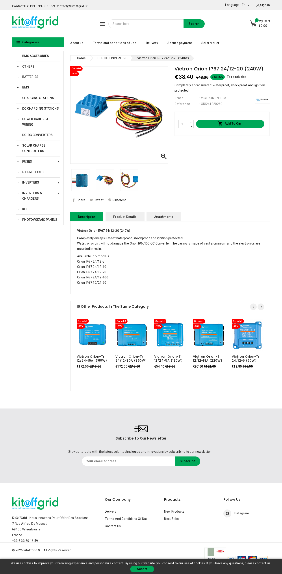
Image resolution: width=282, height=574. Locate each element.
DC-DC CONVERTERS (37, 135)
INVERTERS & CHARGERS (41, 195)
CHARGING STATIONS (38, 98)
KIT (24, 209)
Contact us (113, 526)
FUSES (41, 162)
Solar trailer (210, 43)
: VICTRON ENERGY (213, 98)
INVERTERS (41, 182)
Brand (179, 98)
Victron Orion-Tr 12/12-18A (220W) (207, 358)
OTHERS (28, 66)
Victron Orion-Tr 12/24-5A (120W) (168, 358)
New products (174, 511)
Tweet (99, 200)
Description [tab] (87, 217)
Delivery (152, 43)
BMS (25, 87)
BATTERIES (30, 77)
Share (81, 200)
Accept (142, 569)
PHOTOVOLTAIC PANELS (40, 219)
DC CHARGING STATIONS (40, 108)
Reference (182, 104)
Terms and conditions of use (114, 43)
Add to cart (230, 123)
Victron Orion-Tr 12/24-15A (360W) (92, 358)
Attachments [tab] (163, 217)
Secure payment (179, 43)
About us (76, 43)
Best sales (172, 519)
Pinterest (119, 200)
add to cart (88, 336)
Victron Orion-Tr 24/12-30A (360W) (131, 358)
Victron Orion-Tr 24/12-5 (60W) (246, 358)
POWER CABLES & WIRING (35, 121)
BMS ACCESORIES (35, 56)
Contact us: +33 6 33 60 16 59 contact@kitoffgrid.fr (49, 6)
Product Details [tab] (125, 217)
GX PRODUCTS (33, 172)
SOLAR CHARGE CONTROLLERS (34, 148)
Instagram (241, 513)
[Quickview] (97, 336)
